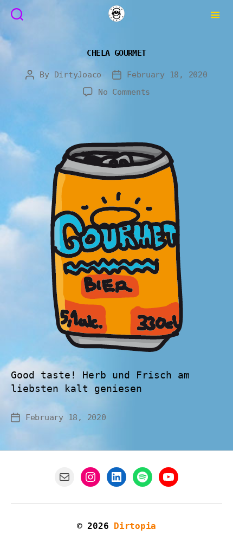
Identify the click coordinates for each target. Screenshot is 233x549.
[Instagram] (90, 477)
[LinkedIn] (116, 477)
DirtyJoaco (77, 75)
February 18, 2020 (167, 75)
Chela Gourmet (116, 52)
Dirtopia (135, 526)
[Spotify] (142, 477)
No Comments (124, 92)
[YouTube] (168, 477)
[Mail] (64, 477)
